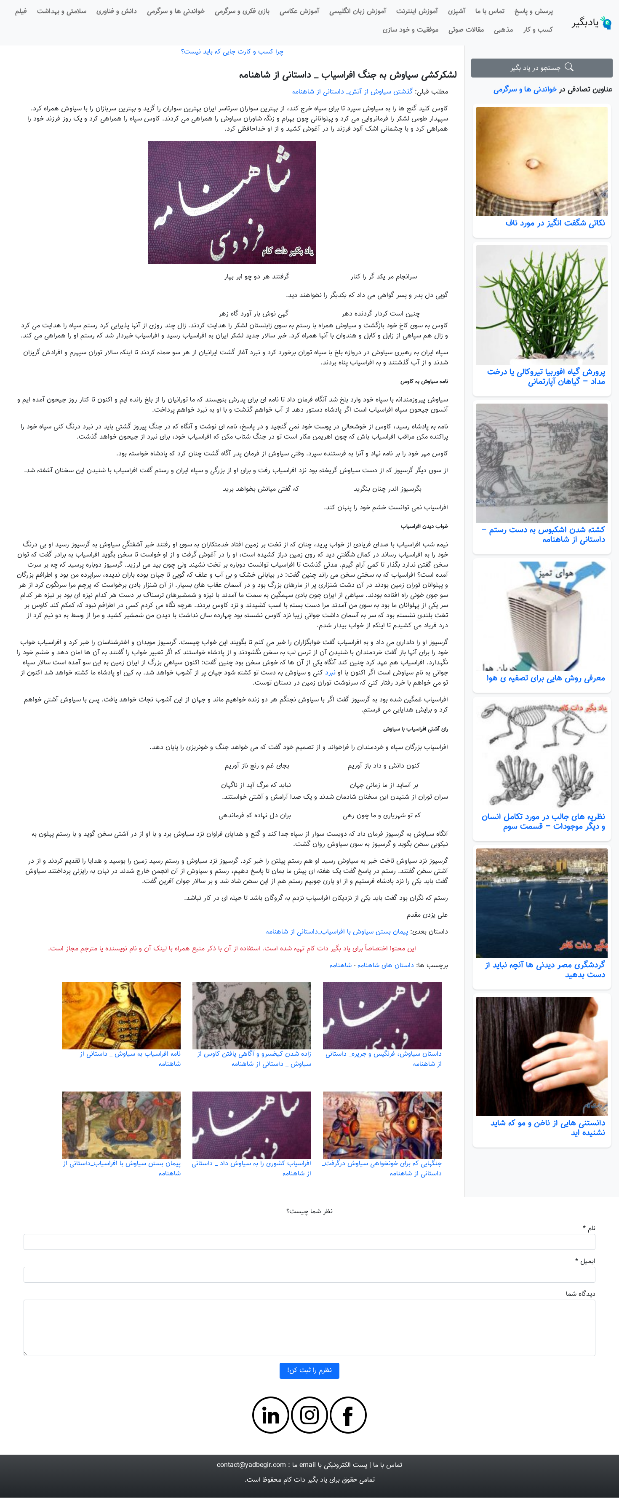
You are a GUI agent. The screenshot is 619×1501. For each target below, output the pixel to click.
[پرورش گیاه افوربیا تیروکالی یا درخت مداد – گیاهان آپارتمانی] (542, 304)
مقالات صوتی (466, 30)
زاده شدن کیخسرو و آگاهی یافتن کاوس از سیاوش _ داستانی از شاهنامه (254, 1059)
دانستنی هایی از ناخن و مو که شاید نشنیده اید (548, 1128)
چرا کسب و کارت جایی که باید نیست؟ (232, 52)
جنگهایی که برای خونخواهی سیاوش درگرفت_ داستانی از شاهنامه (382, 1169)
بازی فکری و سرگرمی (242, 11)
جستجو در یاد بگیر (537, 68)
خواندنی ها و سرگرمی (176, 11)
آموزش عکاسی (299, 11)
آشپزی (456, 11)
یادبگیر (585, 23)
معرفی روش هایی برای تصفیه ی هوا (546, 678)
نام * (589, 1228)
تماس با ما (489, 11)
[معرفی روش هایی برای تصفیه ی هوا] (542, 616)
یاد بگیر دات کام (305, 1480)
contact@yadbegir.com (251, 1465)
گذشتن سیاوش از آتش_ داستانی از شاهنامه (352, 92)
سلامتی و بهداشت (61, 11)
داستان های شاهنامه (386, 966)
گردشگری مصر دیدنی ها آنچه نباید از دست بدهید (545, 970)
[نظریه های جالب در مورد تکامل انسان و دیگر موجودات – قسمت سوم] (542, 755)
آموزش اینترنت (417, 11)
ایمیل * (585, 1261)
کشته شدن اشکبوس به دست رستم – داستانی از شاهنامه (543, 535)
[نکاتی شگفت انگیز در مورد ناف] (542, 162)
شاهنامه (341, 966)
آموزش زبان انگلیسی (357, 11)
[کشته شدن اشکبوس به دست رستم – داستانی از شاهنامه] (542, 463)
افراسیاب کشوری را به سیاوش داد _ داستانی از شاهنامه (251, 1169)
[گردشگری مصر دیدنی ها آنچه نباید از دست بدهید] (542, 903)
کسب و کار (538, 30)
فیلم (21, 11)
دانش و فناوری (116, 11)
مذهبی (503, 30)
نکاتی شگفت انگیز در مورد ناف (555, 223)
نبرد (330, 673)
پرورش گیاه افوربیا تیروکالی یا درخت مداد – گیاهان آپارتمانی (546, 377)
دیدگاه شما (580, 1294)
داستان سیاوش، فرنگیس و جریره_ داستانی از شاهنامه (384, 1059)
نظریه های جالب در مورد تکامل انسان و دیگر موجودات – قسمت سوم (543, 822)
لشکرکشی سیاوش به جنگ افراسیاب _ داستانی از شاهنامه (348, 75)
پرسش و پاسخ (534, 11)
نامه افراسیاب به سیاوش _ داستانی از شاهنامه (130, 1059)
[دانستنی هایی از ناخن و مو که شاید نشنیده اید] (542, 1056)
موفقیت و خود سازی (410, 30)
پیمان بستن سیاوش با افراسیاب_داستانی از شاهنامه (337, 932)
